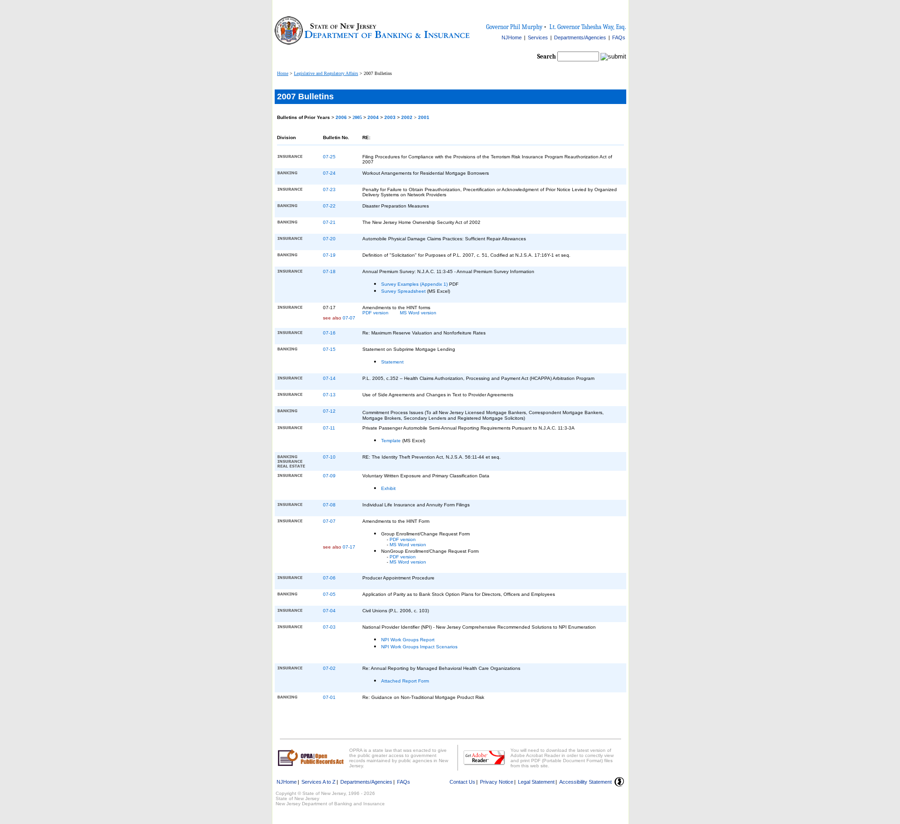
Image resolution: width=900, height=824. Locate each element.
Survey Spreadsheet (403, 291)
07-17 (349, 546)
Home (282, 73)
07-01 (329, 697)
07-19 (329, 255)
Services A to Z (318, 782)
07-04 (329, 610)
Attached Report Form (405, 680)
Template (391, 440)
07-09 (329, 475)
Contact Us (462, 782)
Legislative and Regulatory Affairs (326, 73)
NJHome (512, 37)
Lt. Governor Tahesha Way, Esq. (587, 26)
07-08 (329, 504)
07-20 (329, 238)
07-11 (329, 428)
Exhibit (388, 488)
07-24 (329, 173)
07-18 (329, 271)
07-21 (329, 222)
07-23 (329, 189)
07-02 (329, 668)
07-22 (329, 205)
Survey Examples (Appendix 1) (414, 284)
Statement (392, 361)
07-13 (329, 394)
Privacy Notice (496, 782)
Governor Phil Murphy (514, 26)
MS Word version (418, 312)
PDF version (375, 312)
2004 (374, 117)
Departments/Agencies (580, 37)
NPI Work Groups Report (408, 639)
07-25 (329, 156)
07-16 (329, 332)
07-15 (329, 349)
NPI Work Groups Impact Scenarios (419, 646)
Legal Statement (536, 782)
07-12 (329, 411)
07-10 (329, 457)
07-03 (329, 627)
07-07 (349, 317)
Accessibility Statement (585, 782)
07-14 (329, 378)
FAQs (618, 37)
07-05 (329, 594)
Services (538, 37)
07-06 (329, 577)
